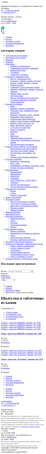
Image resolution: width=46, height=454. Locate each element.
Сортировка (6, 278)
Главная (9, 37)
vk (2, 439)
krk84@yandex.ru (35, 426)
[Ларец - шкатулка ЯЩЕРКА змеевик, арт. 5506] (21, 323)
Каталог (9, 39)
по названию (11, 319)
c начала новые (12, 312)
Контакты (10, 46)
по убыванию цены (13, 314)
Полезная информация (15, 43)
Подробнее (5, 342)
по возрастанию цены (14, 317)
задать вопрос (6, 401)
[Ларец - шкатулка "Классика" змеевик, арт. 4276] (21, 350)
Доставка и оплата (13, 41)
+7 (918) (11, 10)
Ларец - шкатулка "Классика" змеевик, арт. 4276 (22, 359)
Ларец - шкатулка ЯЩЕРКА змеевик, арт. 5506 (21, 334)
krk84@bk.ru (11, 21)
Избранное (5, 276)
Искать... (4, 271)
